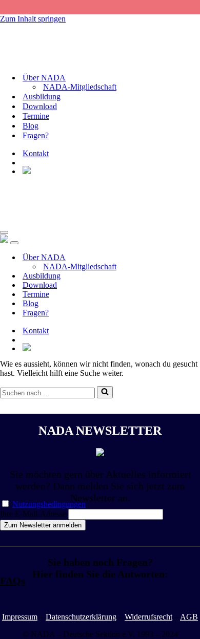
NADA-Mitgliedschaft (79, 86)
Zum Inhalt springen (33, 18)
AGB (189, 616)
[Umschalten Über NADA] (179, 257)
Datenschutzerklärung (81, 616)
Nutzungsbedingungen (49, 504)
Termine (36, 116)
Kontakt (36, 153)
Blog (30, 125)
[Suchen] (105, 392)
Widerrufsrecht (148, 616)
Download (40, 106)
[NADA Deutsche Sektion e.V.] (51, 59)
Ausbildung (42, 96)
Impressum (19, 616)
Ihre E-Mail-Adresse (33, 513)
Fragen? (36, 135)
